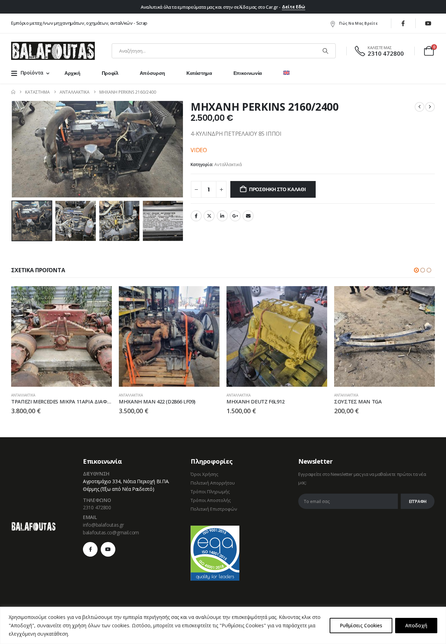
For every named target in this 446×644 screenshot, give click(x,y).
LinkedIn (222, 215)
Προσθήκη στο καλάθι (277, 189)
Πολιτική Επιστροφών (214, 509)
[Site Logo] (53, 51)
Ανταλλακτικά (228, 164)
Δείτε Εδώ (293, 6)
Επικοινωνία (247, 73)
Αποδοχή (416, 625)
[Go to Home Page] (13, 92)
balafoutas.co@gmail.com (111, 532)
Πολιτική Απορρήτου (213, 483)
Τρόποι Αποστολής (211, 500)
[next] (430, 107)
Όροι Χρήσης (204, 474)
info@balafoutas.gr (103, 524)
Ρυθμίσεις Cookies (361, 625)
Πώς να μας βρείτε (358, 23)
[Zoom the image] (33, 526)
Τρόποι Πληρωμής (210, 491)
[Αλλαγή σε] (286, 73)
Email (248, 215)
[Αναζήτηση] (325, 51)
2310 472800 (97, 507)
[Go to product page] (61, 336)
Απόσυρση (152, 73)
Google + (235, 215)
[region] (223, 625)
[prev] (419, 107)
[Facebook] (403, 23)
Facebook (196, 215)
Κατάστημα (199, 73)
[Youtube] (428, 23)
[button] (13, 149)
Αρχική (72, 73)
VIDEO (199, 150)
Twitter (209, 215)
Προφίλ (110, 73)
